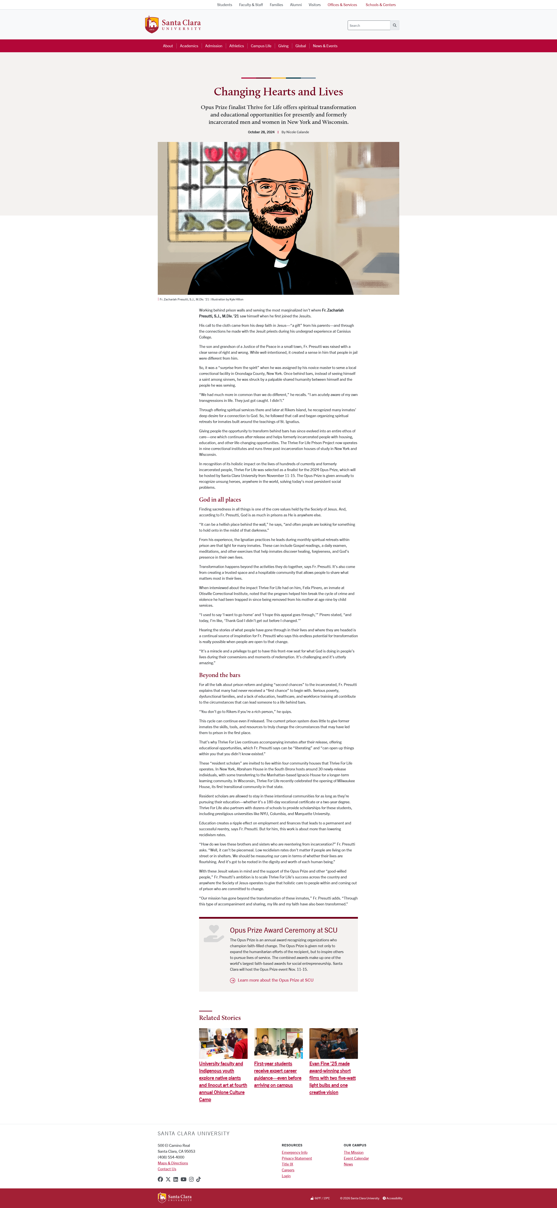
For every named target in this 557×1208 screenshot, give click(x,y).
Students (224, 4)
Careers (288, 1170)
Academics (189, 46)
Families (276, 4)
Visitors (315, 4)
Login (286, 1176)
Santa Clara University (194, 1133)
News (348, 1164)
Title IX (287, 1164)
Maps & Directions (173, 1163)
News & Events (325, 46)
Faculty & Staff (251, 4)
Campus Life (261, 46)
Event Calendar (356, 1158)
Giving (283, 46)
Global (300, 46)
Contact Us (167, 1169)
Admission (213, 46)
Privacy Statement (297, 1158)
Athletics (236, 46)
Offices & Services (342, 4)
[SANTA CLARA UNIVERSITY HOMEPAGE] (175, 1198)
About (168, 46)
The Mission (354, 1152)
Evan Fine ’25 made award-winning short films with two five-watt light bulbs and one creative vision (332, 1078)
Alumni (296, 4)
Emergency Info (294, 1152)
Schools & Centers (381, 4)
